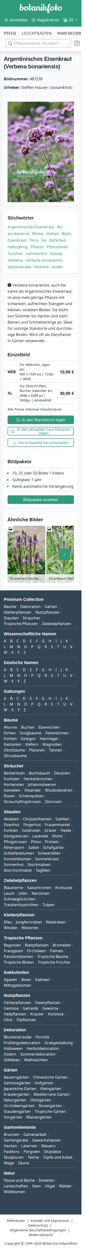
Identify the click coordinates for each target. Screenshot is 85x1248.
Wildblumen (14, 1191)
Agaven (10, 979)
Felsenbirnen (56, 733)
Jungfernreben (29, 922)
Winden (10, 927)
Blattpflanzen (37, 945)
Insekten (46, 1180)
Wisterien (29, 927)
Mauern (48, 1145)
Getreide (30, 1008)
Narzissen (40, 893)
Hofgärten (44, 1082)
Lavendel (40, 836)
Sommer (15, 253)
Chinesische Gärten (50, 1077)
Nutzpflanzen (47, 612)
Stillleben (12, 1059)
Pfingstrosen (15, 841)
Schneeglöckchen (19, 899)
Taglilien (43, 870)
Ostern (10, 1054)
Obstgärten (40, 1100)
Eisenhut (11, 824)
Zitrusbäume (15, 755)
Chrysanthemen (37, 819)
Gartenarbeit (35, 1134)
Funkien (11, 830)
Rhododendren (58, 790)
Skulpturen (14, 1157)
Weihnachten (36, 1059)
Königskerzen (16, 836)
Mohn (57, 836)
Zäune (23, 1163)
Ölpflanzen (26, 1019)
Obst (8, 1019)
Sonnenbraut (47, 858)
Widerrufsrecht (41, 1235)
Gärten (51, 606)
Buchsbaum (39, 773)
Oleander (32, 790)
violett (57, 266)
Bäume (10, 606)
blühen (52, 233)
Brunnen (11, 1134)
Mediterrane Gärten (51, 1094)
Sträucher (31, 618)
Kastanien (12, 744)
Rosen (9, 796)
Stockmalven (39, 864)
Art (60, 227)
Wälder (65, 1186)
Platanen (37, 750)
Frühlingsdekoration (22, 1042)
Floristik (42, 1037)
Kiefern (32, 744)
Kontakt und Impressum (50, 1220)
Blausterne (13, 887)
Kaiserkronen (39, 887)
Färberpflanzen (17, 1002)
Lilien (23, 893)
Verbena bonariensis (44, 260)
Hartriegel (49, 738)
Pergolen (32, 1151)
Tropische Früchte (54, 962)
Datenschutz (38, 1225)
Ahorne (10, 727)
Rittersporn (14, 847)
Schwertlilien (49, 853)
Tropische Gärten (50, 1111)
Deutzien (62, 773)
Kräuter (37, 1014)
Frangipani (13, 950)
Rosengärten (50, 1105)
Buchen (27, 727)
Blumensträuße (17, 1037)
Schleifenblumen (19, 853)
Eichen (10, 733)
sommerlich (36, 253)
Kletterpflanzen (17, 612)
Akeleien (11, 819)
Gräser (50, 830)
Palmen (56, 950)
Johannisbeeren (42, 784)
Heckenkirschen (38, 778)
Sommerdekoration (37, 1054)
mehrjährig (18, 246)
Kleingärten (50, 1088)
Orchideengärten (19, 1105)
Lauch (9, 893)
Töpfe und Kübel (57, 1157)
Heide (66, 830)
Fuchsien (12, 778)
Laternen (29, 1145)
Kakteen (42, 979)
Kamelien (12, 790)
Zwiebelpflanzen (56, 623)
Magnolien (52, 744)
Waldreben (56, 922)
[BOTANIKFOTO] (41, 8)
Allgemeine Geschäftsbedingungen (38, 1230)
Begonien (12, 945)
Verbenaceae (19, 266)
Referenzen (16, 1220)
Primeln (52, 841)
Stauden (11, 618)
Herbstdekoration (43, 1048)
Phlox (36, 841)
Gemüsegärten (17, 1082)
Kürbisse (56, 1014)
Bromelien (62, 945)
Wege (9, 1163)
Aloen (26, 979)
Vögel (50, 1186)
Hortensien (14, 784)
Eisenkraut (17, 240)
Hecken (10, 1145)
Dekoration (30, 606)
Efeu (8, 922)
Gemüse (11, 1008)
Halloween (13, 1048)
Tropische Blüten (19, 962)
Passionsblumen (18, 956)
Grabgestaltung (58, 1042)
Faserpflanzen (47, 1002)
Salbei (33, 847)
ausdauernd (18, 233)
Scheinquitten (31, 796)
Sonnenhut (14, 864)
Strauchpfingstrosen (22, 801)
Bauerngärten (16, 1077)
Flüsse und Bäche (19, 1180)
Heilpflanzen (15, 1014)
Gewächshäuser (46, 1140)
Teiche (33, 1157)
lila (43, 240)
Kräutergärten (17, 1094)
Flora (34, 240)
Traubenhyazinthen (21, 904)
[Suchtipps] (77, 43)
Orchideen (36, 950)
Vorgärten (13, 1117)
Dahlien (62, 819)
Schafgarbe (53, 847)
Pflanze (37, 246)
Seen (36, 1186)
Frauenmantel (57, 824)
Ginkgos (28, 738)
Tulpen (48, 904)
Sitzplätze (52, 1151)
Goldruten (31, 830)
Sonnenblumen (17, 858)
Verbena (15, 260)
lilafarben (57, 240)
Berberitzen (14, 773)
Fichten (10, 738)
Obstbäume (14, 750)
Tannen (55, 750)
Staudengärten (17, 1111)
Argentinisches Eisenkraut (31, 227)
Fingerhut (32, 824)
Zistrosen (53, 801)
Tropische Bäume (52, 956)
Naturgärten (15, 1100)
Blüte (66, 233)
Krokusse (63, 887)
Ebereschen (49, 727)
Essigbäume (30, 733)
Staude (56, 253)
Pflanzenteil (57, 246)
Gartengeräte (16, 1140)
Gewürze (50, 1008)
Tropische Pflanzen (21, 623)
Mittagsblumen (17, 985)
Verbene (41, 266)
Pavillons (12, 1151)
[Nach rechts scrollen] (64, 554)
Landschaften (16, 1186)
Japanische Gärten (20, 1088)
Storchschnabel (18, 870)
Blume (37, 233)
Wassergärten (38, 1117)
